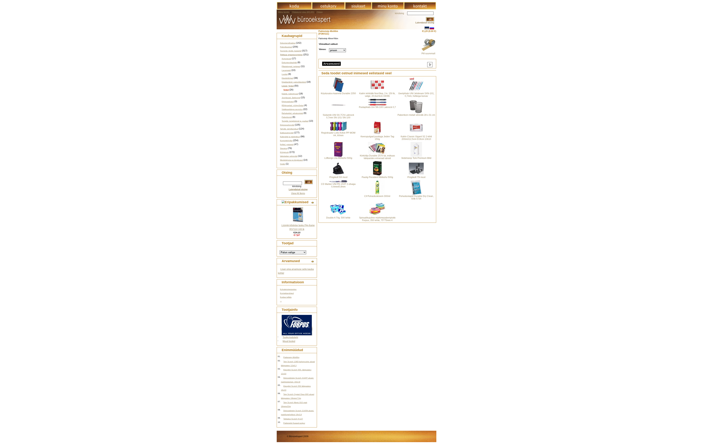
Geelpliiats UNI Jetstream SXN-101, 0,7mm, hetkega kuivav (416, 94)
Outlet (282, 164)
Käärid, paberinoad (290, 94)
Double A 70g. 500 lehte (338, 217)
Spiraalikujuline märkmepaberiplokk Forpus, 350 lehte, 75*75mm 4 (377, 219)
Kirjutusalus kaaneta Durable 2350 (338, 93)
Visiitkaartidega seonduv (292, 109)
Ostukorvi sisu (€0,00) (303, 12)
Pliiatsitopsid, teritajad (291, 66)
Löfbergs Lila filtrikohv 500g (338, 158)
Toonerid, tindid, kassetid (290, 51)
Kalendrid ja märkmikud (290, 137)
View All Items (298, 193)
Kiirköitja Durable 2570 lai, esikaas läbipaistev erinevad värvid (377, 157)
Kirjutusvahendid (287, 125)
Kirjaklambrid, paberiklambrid (294, 82)
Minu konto (283, 12)
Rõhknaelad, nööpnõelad (293, 105)
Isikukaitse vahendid (288, 156)
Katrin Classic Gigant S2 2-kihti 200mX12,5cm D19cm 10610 (416, 137)
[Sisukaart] (358, 8)
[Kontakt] (420, 8)
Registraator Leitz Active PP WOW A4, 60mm (338, 134)
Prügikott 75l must (416, 177)
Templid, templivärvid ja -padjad (295, 121)
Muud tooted (289, 341)
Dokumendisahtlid (289, 62)
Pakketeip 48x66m (291, 357)
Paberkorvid (287, 117)
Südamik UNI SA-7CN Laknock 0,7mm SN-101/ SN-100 (338, 116)
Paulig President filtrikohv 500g (377, 177)
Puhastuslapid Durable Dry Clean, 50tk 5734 (416, 197)
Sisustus (283, 148)
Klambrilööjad (287, 78)
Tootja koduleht (290, 337)
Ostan (320, 12)
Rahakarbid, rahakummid (292, 113)
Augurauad (286, 59)
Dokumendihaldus (287, 43)
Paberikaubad (286, 47)
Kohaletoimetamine (288, 289)
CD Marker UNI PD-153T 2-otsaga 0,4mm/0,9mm (338, 185)
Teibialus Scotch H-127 (293, 419)
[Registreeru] (388, 8)
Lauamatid (286, 70)
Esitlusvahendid (287, 133)
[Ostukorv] (328, 8)
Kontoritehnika (286, 141)
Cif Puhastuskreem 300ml (377, 196)
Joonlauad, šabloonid (291, 98)
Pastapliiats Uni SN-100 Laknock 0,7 (377, 107)
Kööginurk (284, 152)
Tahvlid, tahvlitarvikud (289, 129)
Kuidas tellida (286, 297)
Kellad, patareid (287, 144)
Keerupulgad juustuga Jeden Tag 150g (377, 137)
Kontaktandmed (287, 293)
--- (281, 301)
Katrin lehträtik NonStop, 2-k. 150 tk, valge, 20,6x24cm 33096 (377, 94)
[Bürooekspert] (294, 8)
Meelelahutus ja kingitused (291, 160)
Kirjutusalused (288, 102)
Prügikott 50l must (338, 177)
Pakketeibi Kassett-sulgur (294, 423)
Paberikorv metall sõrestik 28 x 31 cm (416, 115)
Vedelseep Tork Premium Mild (416, 158)
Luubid (285, 74)
